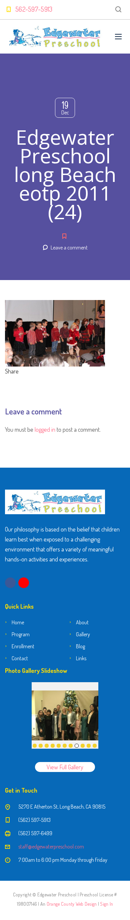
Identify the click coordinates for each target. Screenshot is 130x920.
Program (21, 634)
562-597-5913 (34, 9)
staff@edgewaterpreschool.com (51, 846)
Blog (80, 646)
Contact (20, 658)
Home (18, 622)
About (82, 622)
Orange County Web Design (72, 904)
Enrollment (23, 646)
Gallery (83, 634)
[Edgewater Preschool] (55, 37)
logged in (45, 429)
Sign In (106, 904)
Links (81, 658)
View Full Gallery (65, 767)
